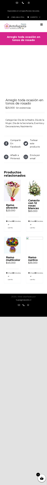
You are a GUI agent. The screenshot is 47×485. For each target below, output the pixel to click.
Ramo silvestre (12, 206)
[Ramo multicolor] (12, 245)
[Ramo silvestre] (12, 190)
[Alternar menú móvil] (41, 24)
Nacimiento (26, 126)
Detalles (16, 221)
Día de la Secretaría (23, 123)
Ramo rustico (33, 259)
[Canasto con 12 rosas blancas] (34, 188)
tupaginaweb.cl (23, 300)
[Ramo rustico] (34, 245)
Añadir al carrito (10, 224)
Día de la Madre (26, 120)
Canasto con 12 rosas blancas (34, 204)
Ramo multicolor (13, 259)
